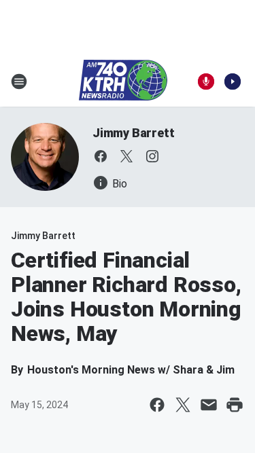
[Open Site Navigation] (19, 81)
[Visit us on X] (126, 156)
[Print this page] (234, 404)
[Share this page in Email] (208, 404)
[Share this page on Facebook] (157, 404)
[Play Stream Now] (232, 81)
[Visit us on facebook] (100, 156)
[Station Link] (123, 81)
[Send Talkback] (206, 81)
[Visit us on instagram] (152, 156)
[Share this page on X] (182, 404)
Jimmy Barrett (133, 133)
